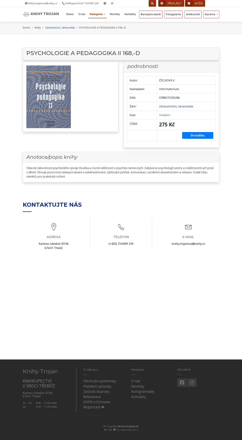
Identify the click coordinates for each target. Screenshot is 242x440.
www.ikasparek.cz (129, 429)
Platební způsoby (97, 386)
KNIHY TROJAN (44, 14)
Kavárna (210, 14)
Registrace (92, 407)
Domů (70, 14)
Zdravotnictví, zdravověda (60, 27)
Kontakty (130, 14)
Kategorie (96, 14)
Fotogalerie (173, 14)
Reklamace (92, 396)
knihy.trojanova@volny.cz (42, 3)
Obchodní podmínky (99, 381)
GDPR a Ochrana (96, 401)
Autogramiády (142, 391)
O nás (81, 14)
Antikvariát (193, 14)
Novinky (115, 14)
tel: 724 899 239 (82, 3)
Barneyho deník (151, 14)
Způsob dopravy (96, 391)
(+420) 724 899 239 (121, 244)
